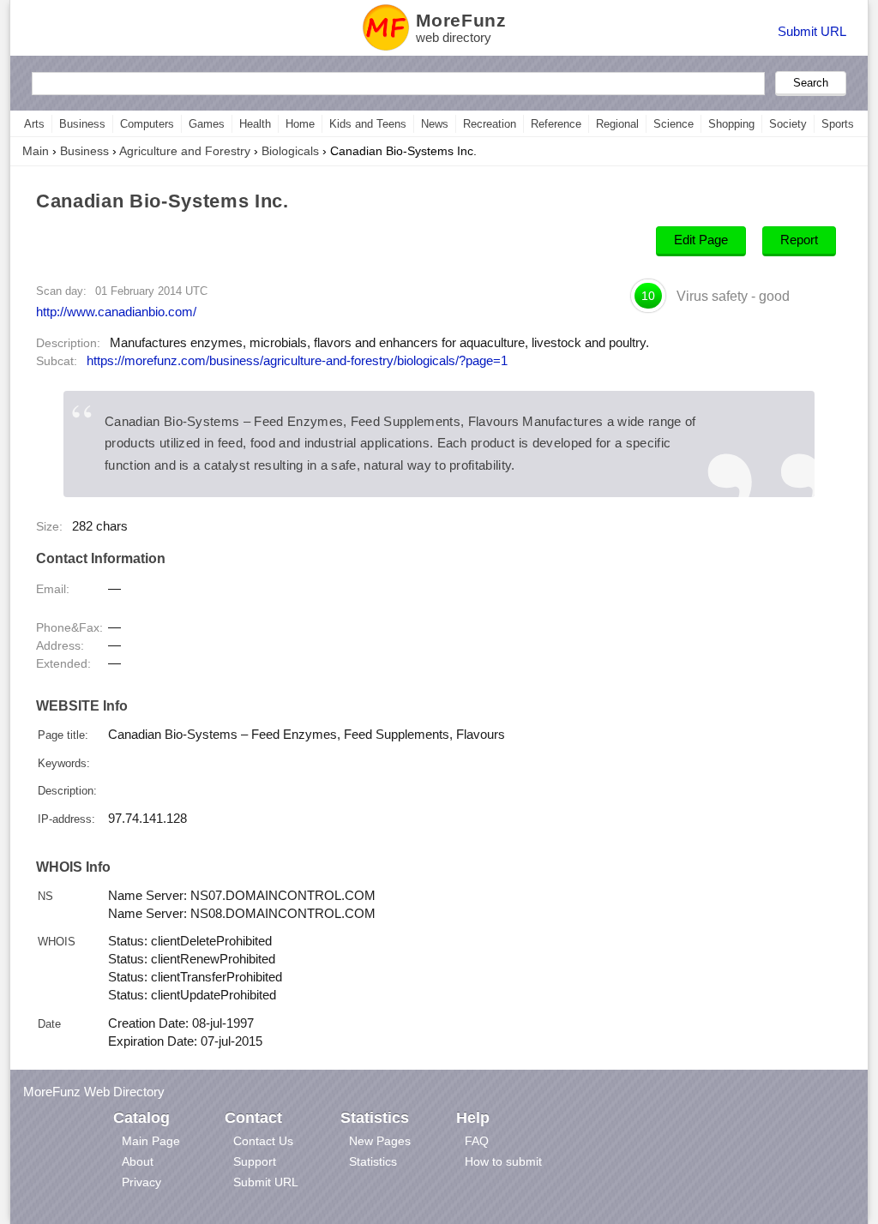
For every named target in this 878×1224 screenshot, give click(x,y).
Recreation (489, 123)
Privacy (141, 1182)
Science (673, 123)
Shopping (731, 123)
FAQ (477, 1141)
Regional (617, 123)
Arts (34, 123)
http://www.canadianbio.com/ (116, 311)
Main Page (151, 1141)
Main (35, 151)
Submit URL (812, 31)
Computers (147, 123)
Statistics (373, 1161)
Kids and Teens (367, 123)
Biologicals (290, 151)
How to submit (503, 1161)
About (137, 1161)
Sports (837, 123)
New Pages (380, 1141)
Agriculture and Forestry (184, 151)
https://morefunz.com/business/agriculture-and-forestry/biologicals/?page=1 (297, 361)
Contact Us (263, 1141)
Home (300, 123)
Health (255, 123)
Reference (556, 123)
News (434, 123)
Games (207, 123)
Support (254, 1161)
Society (788, 123)
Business (82, 123)
